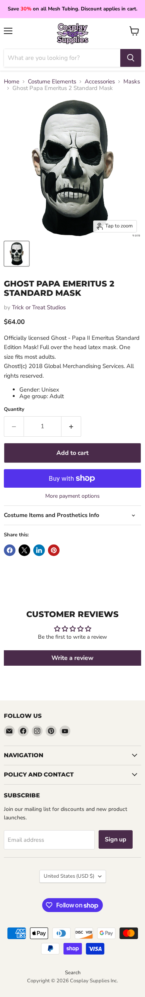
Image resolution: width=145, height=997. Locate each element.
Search (72, 972)
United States (69, 876)
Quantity (14, 409)
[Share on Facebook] (9, 550)
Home (11, 81)
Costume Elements (52, 81)
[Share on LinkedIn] (39, 550)
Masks (131, 81)
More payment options (72, 496)
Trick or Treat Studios (39, 307)
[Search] (130, 58)
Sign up (115, 839)
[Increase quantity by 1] (71, 426)
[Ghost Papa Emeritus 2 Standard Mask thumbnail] (16, 253)
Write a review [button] (72, 658)
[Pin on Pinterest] (54, 550)
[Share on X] (24, 550)
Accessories (100, 81)
